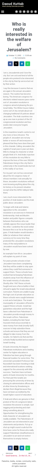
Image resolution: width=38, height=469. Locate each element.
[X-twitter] (20, 11)
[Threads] (31, 11)
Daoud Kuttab (13, 3)
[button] (10, 63)
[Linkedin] (24, 11)
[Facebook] (16, 11)
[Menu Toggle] (2, 11)
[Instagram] (27, 11)
